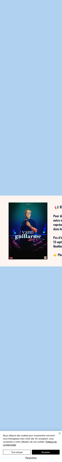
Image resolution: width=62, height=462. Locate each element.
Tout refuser (17, 452)
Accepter (46, 452)
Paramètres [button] (31, 457)
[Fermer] (57, 435)
